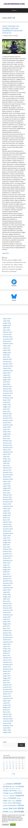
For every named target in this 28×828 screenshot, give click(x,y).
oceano (5, 803)
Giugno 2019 (7, 513)
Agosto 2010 (7, 700)
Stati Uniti (5, 269)
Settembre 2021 (8, 452)
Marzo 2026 (6, 330)
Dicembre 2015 (7, 608)
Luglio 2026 (6, 321)
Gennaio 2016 (7, 606)
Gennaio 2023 (7, 416)
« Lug (13, 773)
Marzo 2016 (6, 601)
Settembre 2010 (8, 698)
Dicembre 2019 (7, 499)
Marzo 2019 (6, 520)
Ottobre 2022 (7, 422)
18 (6, 766)
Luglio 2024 (6, 375)
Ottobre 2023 (7, 395)
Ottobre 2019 (7, 504)
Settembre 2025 (8, 343)
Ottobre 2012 (7, 694)
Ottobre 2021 (7, 450)
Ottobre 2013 (7, 667)
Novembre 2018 (8, 529)
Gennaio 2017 (7, 578)
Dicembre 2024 (7, 364)
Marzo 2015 (6, 628)
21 (16, 766)
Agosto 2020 (7, 481)
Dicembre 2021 (7, 445)
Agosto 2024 (7, 373)
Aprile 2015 (6, 626)
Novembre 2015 (8, 610)
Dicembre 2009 (7, 719)
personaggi (17, 803)
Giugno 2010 (7, 705)
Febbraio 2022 (7, 440)
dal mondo (13, 790)
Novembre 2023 (8, 393)
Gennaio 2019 (7, 524)
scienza (20, 805)
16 (22, 763)
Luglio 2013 (6, 673)
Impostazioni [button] (6, 824)
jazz (12, 264)
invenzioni (7, 264)
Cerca (4, 742)
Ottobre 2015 (7, 612)
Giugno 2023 (7, 404)
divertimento (17, 262)
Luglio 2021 (6, 456)
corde (4, 262)
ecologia (5, 793)
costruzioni (9, 262)
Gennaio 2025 (7, 361)
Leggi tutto (5, 253)
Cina (4, 788)
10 (3, 763)
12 (10, 763)
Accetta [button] (13, 824)
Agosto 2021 (7, 454)
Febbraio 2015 (7, 630)
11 (6, 763)
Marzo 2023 (6, 411)
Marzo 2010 (6, 712)
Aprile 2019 (6, 517)
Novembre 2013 (8, 664)
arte (13, 786)
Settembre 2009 (8, 725)
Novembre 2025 (8, 339)
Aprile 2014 (6, 653)
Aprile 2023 (6, 409)
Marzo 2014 (6, 655)
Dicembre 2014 (7, 635)
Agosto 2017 (7, 563)
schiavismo (19, 267)
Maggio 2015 (7, 624)
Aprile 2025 (6, 355)
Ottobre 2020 (7, 477)
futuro (8, 795)
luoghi (5, 801)
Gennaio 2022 (7, 443)
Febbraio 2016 (7, 603)
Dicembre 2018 (7, 526)
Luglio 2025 (6, 348)
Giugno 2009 (7, 730)
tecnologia (18, 269)
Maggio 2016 (7, 596)
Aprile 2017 (6, 572)
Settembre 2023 (8, 398)
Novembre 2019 (8, 502)
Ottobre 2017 (7, 558)
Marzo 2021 (6, 465)
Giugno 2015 (7, 621)
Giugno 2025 (7, 350)
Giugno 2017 (7, 567)
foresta (4, 795)
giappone (12, 795)
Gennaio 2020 (7, 497)
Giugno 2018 (7, 540)
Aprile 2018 (6, 544)
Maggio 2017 (7, 569)
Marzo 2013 (6, 682)
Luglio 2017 (6, 565)
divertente (19, 790)
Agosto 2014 (7, 644)
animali (17, 783)
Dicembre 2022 (7, 418)
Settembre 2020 (8, 479)
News (5, 258)
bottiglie (14, 260)
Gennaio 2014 (7, 660)
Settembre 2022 (8, 425)
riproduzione (12, 805)
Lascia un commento (10, 271)
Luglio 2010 (6, 703)
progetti (4, 267)
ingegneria (20, 795)
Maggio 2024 (7, 379)
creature (6, 790)
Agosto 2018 (7, 535)
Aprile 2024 (6, 382)
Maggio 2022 (7, 434)
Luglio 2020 (6, 483)
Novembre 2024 (8, 366)
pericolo (10, 803)
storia (21, 808)
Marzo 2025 (6, 357)
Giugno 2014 (7, 648)
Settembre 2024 (8, 370)
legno (15, 264)
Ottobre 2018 (7, 531)
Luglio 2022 (6, 429)
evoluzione (18, 793)
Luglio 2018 (6, 538)
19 (10, 766)
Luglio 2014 (6, 646)
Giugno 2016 (7, 594)
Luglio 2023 (6, 402)
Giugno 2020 (7, 486)
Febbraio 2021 (7, 468)
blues (9, 260)
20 (13, 766)
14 (16, 763)
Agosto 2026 (7, 318)
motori (13, 800)
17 (3, 766)
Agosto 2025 (7, 346)
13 (13, 763)
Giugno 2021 (7, 459)
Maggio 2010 (7, 707)
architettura (7, 786)
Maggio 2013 (7, 678)
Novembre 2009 (8, 721)
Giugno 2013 (7, 676)
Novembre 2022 (8, 420)
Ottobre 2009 (7, 723)
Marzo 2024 (6, 384)
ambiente (9, 784)
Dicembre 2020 (7, 472)
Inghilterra (5, 798)
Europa (11, 793)
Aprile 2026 (6, 327)
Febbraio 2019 (7, 522)
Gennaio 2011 (7, 696)
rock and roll (11, 267)
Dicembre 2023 (7, 391)
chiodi (19, 260)
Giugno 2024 (7, 377)
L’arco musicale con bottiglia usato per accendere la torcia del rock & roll (12, 29)
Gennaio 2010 (7, 716)
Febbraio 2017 (7, 576)
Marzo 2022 (6, 438)
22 (19, 766)
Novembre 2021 (8, 447)
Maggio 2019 (7, 515)
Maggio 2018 (7, 542)
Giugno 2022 (7, 431)
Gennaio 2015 (7, 633)
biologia (21, 786)
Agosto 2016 (7, 590)
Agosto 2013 (7, 671)
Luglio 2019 (6, 511)
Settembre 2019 (8, 506)
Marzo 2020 (6, 492)
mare (9, 800)
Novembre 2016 (8, 583)
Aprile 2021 (6, 463)
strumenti (12, 269)
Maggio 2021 (7, 461)
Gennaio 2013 (7, 687)
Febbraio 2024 (7, 386)
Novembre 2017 (8, 556)
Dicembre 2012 (7, 689)
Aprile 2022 (6, 436)
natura (18, 800)
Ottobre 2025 (7, 341)
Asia (16, 786)
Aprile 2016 (6, 599)
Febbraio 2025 (7, 359)
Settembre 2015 (8, 615)
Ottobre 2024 (7, 368)
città (7, 788)
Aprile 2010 (6, 710)
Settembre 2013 (8, 669)
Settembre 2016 (8, 587)
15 (19, 763)
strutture (11, 811)
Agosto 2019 (7, 508)
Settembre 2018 (8, 533)
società (5, 808)
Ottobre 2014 (7, 639)
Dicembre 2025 (7, 336)
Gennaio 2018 (7, 551)
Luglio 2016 (6, 592)
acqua (4, 784)
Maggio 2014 (7, 651)
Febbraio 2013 (7, 685)
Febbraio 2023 (7, 413)
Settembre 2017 (8, 560)
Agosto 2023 (7, 400)
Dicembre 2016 (7, 581)
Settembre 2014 (8, 642)
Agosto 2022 (7, 427)
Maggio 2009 (7, 732)
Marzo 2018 (6, 547)
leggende (19, 798)
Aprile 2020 (6, 490)
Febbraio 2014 (7, 657)
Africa (5, 260)
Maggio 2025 (7, 352)
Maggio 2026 (7, 325)
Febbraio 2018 (7, 549)
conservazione (12, 788)
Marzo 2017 (6, 574)
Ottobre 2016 (7, 585)
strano (5, 811)
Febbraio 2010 (7, 714)
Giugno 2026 (7, 323)
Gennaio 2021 (7, 470)
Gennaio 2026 (7, 334)
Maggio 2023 (7, 407)
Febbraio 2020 (7, 495)
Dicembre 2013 (7, 662)
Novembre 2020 (8, 474)
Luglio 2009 (6, 728)
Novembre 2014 (8, 637)
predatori (5, 805)
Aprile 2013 (6, 680)
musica (20, 264)
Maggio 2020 (7, 488)
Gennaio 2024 (7, 389)
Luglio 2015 (6, 619)
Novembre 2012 (8, 691)
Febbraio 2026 (7, 332)
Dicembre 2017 (7, 553)
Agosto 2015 (7, 617)
